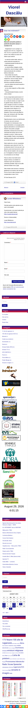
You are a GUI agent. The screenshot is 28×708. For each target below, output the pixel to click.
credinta (19, 645)
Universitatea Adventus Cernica (10, 564)
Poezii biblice (5, 357)
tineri (9, 670)
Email (6, 268)
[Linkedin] (14, 36)
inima (3, 655)
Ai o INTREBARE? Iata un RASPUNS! (12, 527)
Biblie (3, 645)
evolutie (4, 652)
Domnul (10, 647)
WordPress (12, 703)
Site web (6, 275)
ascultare (18, 643)
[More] (8, 39)
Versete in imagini (6, 362)
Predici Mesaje (5, 360)
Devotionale (5, 341)
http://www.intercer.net (10, 222)
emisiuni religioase (15, 650)
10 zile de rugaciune (7, 331)
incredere (21, 652)
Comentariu (7, 242)
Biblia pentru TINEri (7, 530)
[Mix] (23, 36)
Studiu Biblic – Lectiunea (9, 561)
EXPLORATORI (6, 352)
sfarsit (3, 670)
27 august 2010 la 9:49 (11, 227)
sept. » (7, 612)
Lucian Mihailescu (14, 199)
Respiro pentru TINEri (8, 551)
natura (21, 658)
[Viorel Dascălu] (14, 21)
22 (4, 606)
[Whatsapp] (5, 39)
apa (15, 643)
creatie (14, 645)
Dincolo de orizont (7, 543)
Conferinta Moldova (7, 535)
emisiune (4, 650)
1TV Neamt (7, 640)
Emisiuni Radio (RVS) (7, 347)
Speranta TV (6, 559)
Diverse (4, 344)
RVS (22, 667)
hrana (10, 652)
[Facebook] (5, 36)
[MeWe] (20, 36)
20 (20, 604)
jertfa (11, 655)
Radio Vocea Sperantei (8, 548)
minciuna (14, 658)
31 (10, 608)
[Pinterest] (17, 36)
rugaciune (17, 667)
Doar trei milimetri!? (11, 31)
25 (14, 606)
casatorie (11, 645)
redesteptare (5, 667)
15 (4, 604)
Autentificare (6, 621)
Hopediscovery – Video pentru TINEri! (12, 546)
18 (14, 604)
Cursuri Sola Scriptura (8, 538)
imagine (13, 652)
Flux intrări (5, 623)
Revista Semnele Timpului (9, 553)
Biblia (22, 643)
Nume (6, 262)
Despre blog (5, 322)
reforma (11, 667)
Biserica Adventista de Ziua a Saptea (12, 532)
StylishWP (23, 703)
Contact (4, 319)
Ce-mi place (5, 314)
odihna (24, 658)
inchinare (17, 652)
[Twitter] (8, 36)
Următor (22, 187)
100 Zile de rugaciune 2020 (9, 333)
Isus (6, 655)
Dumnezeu (19, 648)
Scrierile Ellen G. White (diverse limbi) (11, 556)
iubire (9, 655)
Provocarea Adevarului (15, 661)
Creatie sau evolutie (7, 339)
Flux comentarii (6, 626)
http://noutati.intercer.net (10, 214)
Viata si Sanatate (7, 567)
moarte (18, 658)
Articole (4, 336)
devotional (5, 648)
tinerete (6, 670)
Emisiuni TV (5, 349)
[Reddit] (11, 36)
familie (7, 652)
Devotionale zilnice (7, 540)
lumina (11, 658)
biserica (6, 645)
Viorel (17, 182)
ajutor (13, 643)
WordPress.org (6, 629)
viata (10, 673)
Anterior (6, 187)
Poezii (3, 355)
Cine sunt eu (5, 317)
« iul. (3, 612)
